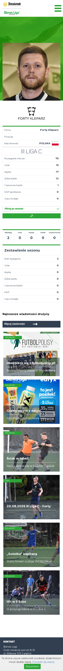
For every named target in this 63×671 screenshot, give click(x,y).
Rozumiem (32, 666)
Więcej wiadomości (14, 324)
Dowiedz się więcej (43, 661)
